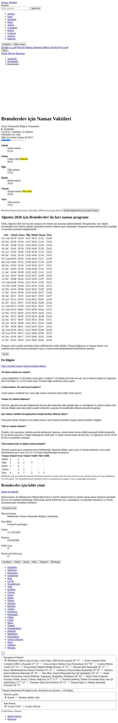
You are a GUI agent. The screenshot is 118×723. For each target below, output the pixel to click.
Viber (34, 562)
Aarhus (10, 609)
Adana (10, 25)
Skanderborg (13, 584)
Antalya (11, 36)
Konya (10, 30)
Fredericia (12, 611)
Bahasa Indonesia (33, 47)
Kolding (11, 589)
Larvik (10, 581)
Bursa (10, 22)
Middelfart (12, 634)
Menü (4, 50)
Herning (11, 647)
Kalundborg (13, 636)
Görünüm (6, 44)
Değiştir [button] (97, 420)
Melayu (46, 47)
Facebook (6, 562)
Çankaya (11, 33)
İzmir (9, 16)
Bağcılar (11, 38)
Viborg (10, 600)
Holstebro (12, 567)
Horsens (11, 603)
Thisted (11, 625)
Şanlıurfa (11, 19)
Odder (10, 617)
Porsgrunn (12, 573)
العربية (12, 47)
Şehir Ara (35, 8)
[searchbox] (15, 8)
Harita (4, 491)
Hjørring (11, 631)
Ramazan (20, 53)
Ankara (11, 13)
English (5, 47)
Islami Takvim (8, 53)
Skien (10, 622)
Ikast (9, 578)
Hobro (10, 597)
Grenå (10, 620)
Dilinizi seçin (19, 44)
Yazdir (5, 354)
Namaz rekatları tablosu (34, 366)
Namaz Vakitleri (9, 2)
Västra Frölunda (15, 639)
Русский (64, 47)
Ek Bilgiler (13, 491)
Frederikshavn (14, 628)
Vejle (9, 586)
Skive (10, 642)
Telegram (44, 562)
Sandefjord (12, 575)
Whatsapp (55, 562)
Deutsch (55, 47)
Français (21, 47)
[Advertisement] (59, 91)
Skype (26, 562)
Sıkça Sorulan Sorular (11, 366)
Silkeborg (12, 570)
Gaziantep (12, 27)
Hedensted (12, 614)
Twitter (17, 562)
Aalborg (11, 645)
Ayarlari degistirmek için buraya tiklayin (80, 210)
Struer (10, 595)
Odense (11, 592)
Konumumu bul (9, 508)
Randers (11, 606)
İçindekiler (9, 129)
